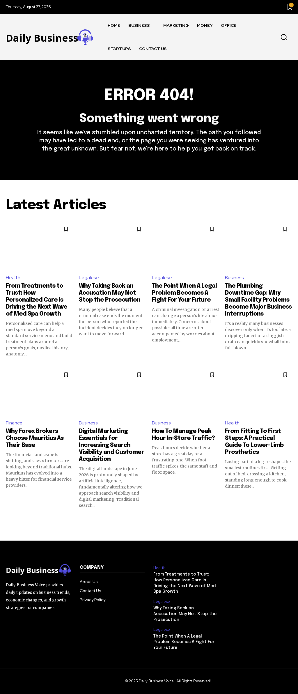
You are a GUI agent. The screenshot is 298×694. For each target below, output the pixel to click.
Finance (14, 423)
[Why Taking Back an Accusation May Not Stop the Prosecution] (112, 245)
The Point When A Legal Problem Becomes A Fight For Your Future (184, 293)
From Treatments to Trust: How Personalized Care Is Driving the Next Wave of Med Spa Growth (36, 300)
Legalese (89, 278)
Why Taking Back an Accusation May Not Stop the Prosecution (109, 293)
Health (13, 278)
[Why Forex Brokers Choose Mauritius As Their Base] (39, 391)
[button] (283, 37)
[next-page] (288, 518)
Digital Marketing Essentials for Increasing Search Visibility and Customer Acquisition (111, 445)
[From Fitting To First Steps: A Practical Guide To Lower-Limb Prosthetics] (258, 391)
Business (234, 278)
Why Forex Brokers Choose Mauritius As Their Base (34, 438)
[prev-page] (9, 518)
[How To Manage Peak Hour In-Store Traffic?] (185, 391)
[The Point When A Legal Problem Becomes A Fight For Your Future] (185, 245)
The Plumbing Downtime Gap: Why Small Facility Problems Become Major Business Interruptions (258, 300)
